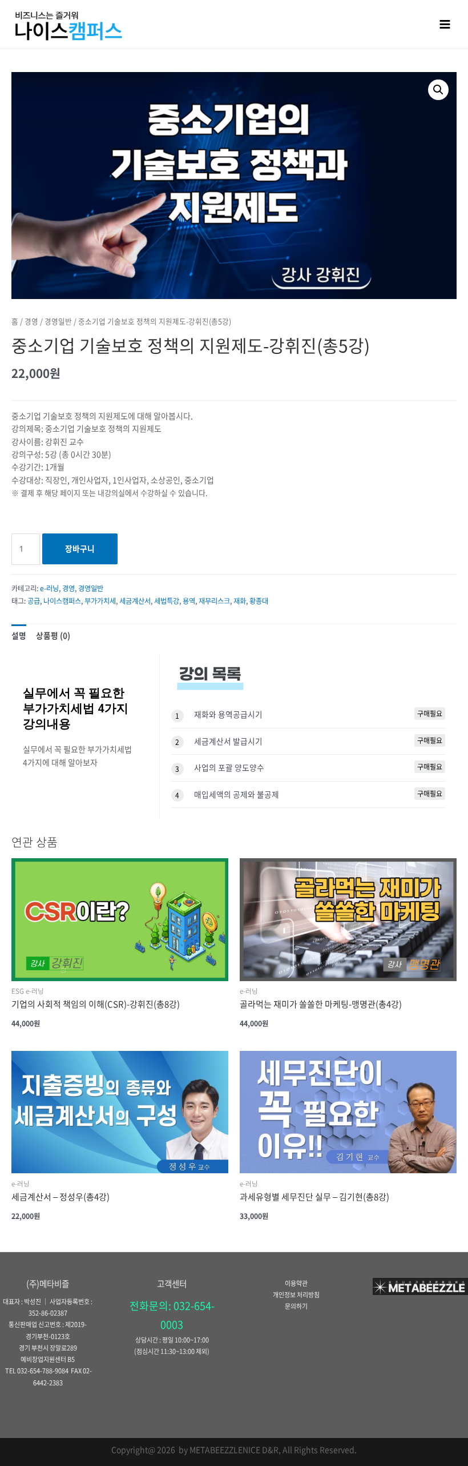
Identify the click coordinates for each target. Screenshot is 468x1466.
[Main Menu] (445, 24)
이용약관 (296, 1283)
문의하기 (296, 1306)
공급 (33, 601)
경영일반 (58, 321)
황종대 (258, 601)
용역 (189, 601)
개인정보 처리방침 (296, 1295)
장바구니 (80, 548)
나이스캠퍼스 (62, 601)
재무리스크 (214, 601)
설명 (18, 635)
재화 (239, 601)
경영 (31, 321)
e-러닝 (49, 588)
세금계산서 (135, 601)
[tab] (18, 635)
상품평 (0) (53, 635)
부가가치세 (100, 601)
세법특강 (166, 601)
